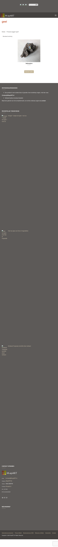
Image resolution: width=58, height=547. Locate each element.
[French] (32, 9)
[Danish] (25, 9)
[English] (28, 9)
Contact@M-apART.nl (11, 478)
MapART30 (9, 481)
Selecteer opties (29, 71)
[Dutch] (26, 9)
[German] (34, 9)
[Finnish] (30, 9)
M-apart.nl (8, 486)
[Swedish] (28, 12)
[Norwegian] (25, 12)
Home (3, 32)
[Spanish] (26, 12)
